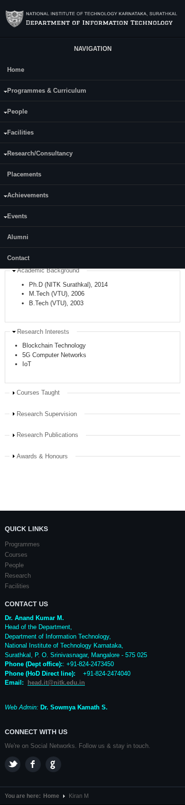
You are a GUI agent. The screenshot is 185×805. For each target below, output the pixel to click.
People (14, 113)
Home (15, 69)
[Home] (92, 19)
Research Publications (47, 434)
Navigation (92, 48)
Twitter (12, 764)
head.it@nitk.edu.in (56, 682)
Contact (18, 258)
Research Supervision (47, 413)
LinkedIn (53, 764)
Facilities (17, 134)
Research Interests (43, 331)
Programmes (22, 544)
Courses (16, 554)
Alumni (17, 237)
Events (13, 218)
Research (18, 575)
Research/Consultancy (36, 155)
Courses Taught (38, 392)
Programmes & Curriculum (43, 92)
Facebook (33, 764)
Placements (24, 174)
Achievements (24, 197)
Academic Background (48, 270)
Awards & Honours (42, 456)
